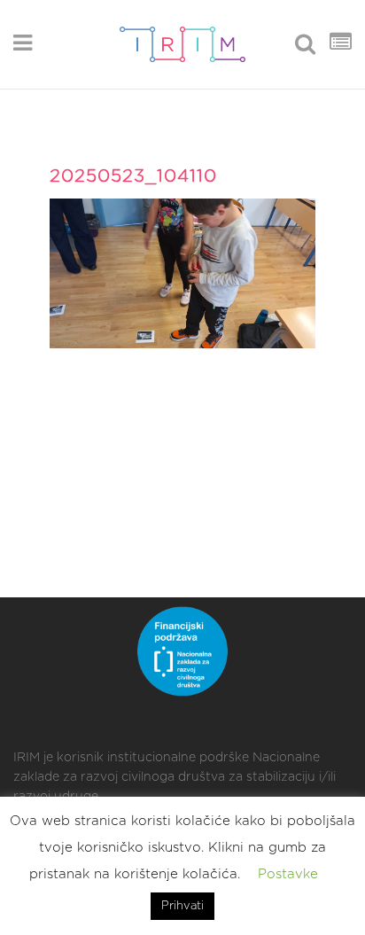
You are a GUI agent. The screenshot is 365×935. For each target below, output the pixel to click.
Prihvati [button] (182, 906)
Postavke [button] (288, 874)
